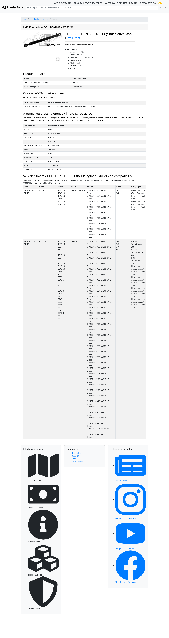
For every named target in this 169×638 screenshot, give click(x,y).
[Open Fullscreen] (58, 59)
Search (163, 8)
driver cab (45, 19)
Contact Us (75, 456)
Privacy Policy (77, 461)
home (25, 19)
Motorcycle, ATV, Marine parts (121, 3)
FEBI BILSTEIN (74, 38)
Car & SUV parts (62, 3)
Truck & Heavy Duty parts (88, 3)
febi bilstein (34, 19)
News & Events (148, 3)
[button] (42, 39)
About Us (75, 459)
